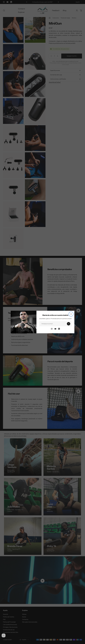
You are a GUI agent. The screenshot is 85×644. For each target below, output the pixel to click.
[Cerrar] (71, 314)
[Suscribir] (68, 323)
